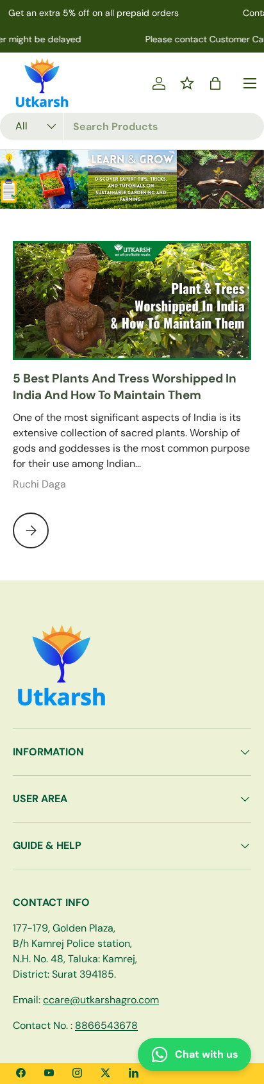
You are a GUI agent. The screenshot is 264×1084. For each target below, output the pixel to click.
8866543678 (106, 1025)
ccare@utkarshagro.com (101, 999)
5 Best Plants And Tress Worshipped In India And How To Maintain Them (124, 386)
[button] (215, 83)
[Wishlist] (187, 83)
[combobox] (132, 126)
